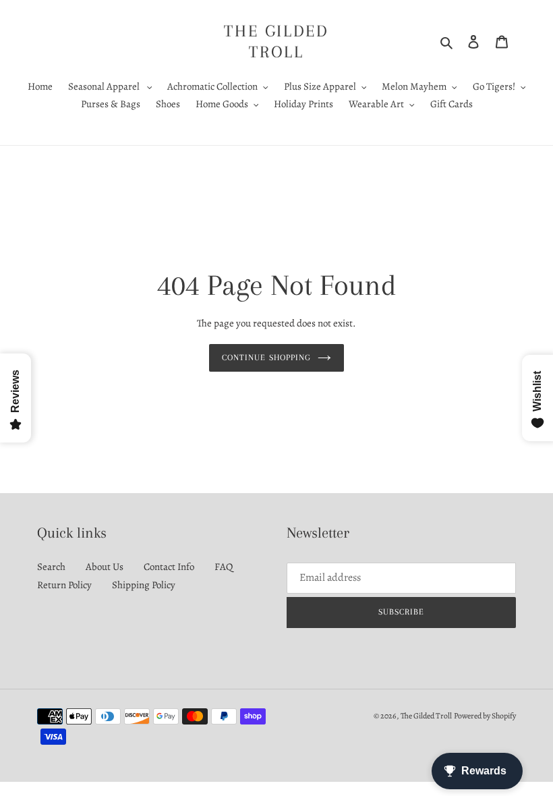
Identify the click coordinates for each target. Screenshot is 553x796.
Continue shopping (266, 357)
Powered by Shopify (485, 715)
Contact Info (169, 566)
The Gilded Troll (276, 41)
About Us (104, 566)
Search (51, 566)
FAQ (223, 566)
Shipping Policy (143, 585)
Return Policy (64, 585)
